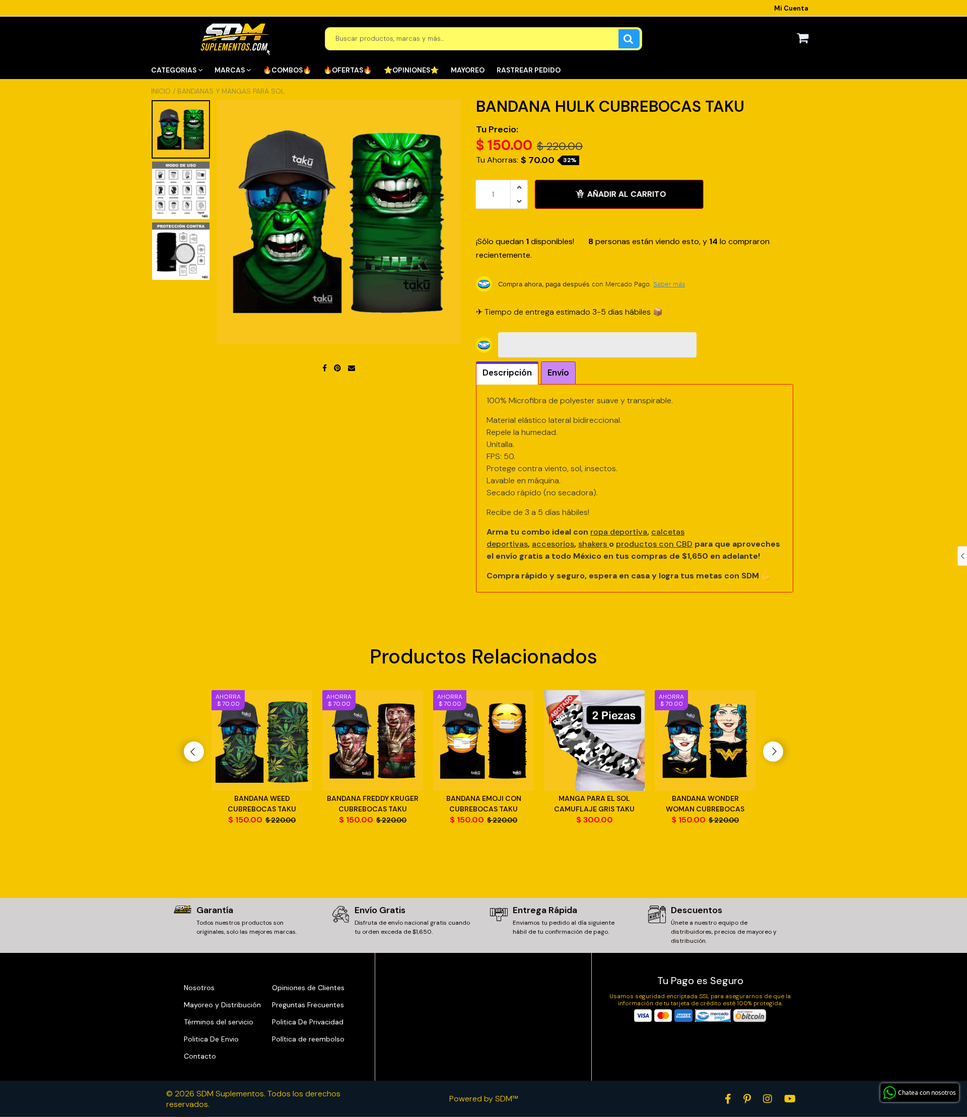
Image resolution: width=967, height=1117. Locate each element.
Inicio (161, 91)
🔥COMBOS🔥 (287, 70)
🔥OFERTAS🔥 (347, 70)
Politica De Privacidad (307, 1021)
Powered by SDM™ (483, 1098)
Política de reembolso (308, 1039)
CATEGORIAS (174, 70)
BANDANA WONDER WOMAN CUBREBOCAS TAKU (705, 804)
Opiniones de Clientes (308, 987)
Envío (558, 372)
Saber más (669, 284)
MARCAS (230, 70)
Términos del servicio (218, 1021)
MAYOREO (468, 70)
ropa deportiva (618, 532)
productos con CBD (654, 544)
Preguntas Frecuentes (308, 1004)
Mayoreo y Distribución (222, 1004)
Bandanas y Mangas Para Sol (231, 91)
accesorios (553, 544)
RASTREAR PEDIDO (529, 70)
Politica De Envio (211, 1039)
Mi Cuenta (791, 8)
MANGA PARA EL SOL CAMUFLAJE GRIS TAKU (594, 803)
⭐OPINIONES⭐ (411, 70)
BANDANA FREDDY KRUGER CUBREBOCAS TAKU (373, 803)
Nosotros (199, 987)
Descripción (507, 372)
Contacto (200, 1056)
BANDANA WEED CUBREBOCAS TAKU (262, 803)
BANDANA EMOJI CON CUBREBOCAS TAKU (483, 803)
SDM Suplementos (230, 1093)
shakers (593, 544)
